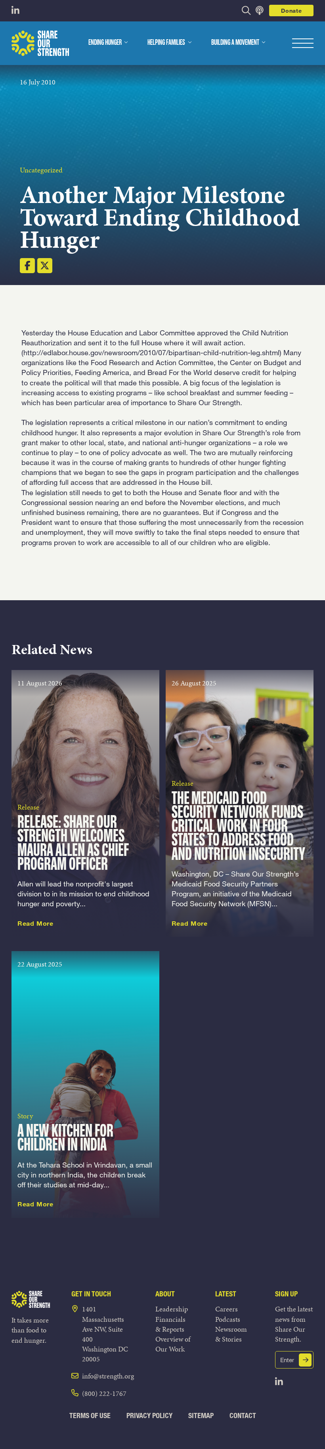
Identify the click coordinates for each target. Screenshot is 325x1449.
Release (28, 807)
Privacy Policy (149, 1415)
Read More (35, 923)
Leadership (171, 1309)
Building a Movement (235, 42)
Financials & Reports (170, 1324)
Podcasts (227, 1319)
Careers (226, 1309)
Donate (291, 10)
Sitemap (201, 1415)
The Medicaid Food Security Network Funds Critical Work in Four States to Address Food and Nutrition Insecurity (238, 827)
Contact (242, 1415)
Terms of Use (90, 1415)
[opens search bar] (246, 10)
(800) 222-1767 (104, 1393)
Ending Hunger (105, 42)
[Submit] (305, 1360)
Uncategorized (41, 170)
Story (25, 1116)
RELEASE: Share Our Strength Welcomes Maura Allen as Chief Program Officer (73, 844)
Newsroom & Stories (231, 1334)
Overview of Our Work (172, 1344)
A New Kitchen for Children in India (65, 1139)
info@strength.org (108, 1376)
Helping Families (166, 42)
